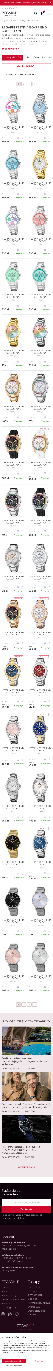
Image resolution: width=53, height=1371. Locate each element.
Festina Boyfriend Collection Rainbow (13, 408)
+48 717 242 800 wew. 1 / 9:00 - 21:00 (20, 1245)
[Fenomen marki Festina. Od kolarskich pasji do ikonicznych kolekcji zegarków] (26, 1086)
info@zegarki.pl (9, 1249)
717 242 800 (11, 8)
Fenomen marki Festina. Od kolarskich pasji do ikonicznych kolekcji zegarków (26, 1106)
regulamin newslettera (13, 1218)
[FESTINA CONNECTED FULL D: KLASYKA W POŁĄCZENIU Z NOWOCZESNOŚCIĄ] (26, 1129)
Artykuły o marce (26, 1167)
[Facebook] (10, 1314)
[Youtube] (17, 1314)
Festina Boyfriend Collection (13, 352)
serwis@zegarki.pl (10, 1270)
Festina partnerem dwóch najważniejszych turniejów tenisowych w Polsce (26, 1061)
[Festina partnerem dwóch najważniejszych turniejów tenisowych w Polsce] (26, 1041)
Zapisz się (26, 1209)
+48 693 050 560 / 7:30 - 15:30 (16, 1258)
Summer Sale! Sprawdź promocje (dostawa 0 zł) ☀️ (24, 3)
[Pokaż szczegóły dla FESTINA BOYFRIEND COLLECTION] (13, 108)
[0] (42, 13)
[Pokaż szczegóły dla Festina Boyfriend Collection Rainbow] (13, 388)
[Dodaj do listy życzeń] (22, 138)
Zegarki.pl (6, 20)
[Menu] (49, 13)
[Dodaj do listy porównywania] (18, 138)
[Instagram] (3, 1314)
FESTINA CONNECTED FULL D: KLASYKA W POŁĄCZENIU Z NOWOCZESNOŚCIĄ (21, 1149)
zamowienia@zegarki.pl (13, 1261)
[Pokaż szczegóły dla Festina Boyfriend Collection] (13, 332)
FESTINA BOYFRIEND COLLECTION (13, 128)
